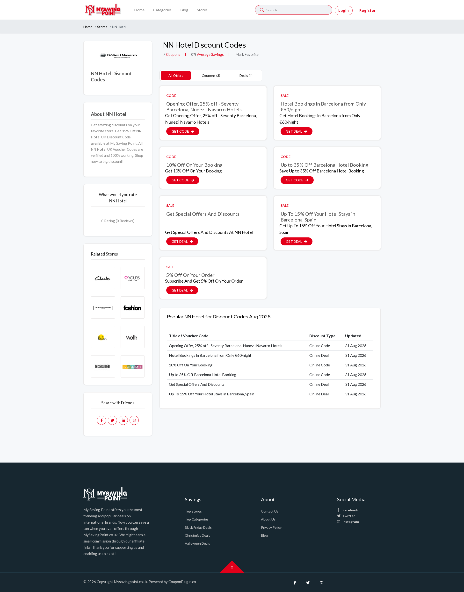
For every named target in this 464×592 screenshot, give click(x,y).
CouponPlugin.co (182, 581)
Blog (184, 9)
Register (367, 10)
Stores (202, 9)
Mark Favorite (247, 54)
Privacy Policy (271, 527)
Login (343, 10)
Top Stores (193, 511)
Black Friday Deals (198, 527)
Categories (162, 9)
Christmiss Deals (197, 535)
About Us (268, 519)
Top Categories (197, 519)
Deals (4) (246, 75)
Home (139, 9)
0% (193, 54)
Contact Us (269, 511)
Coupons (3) (211, 75)
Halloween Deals (197, 543)
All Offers (175, 75)
